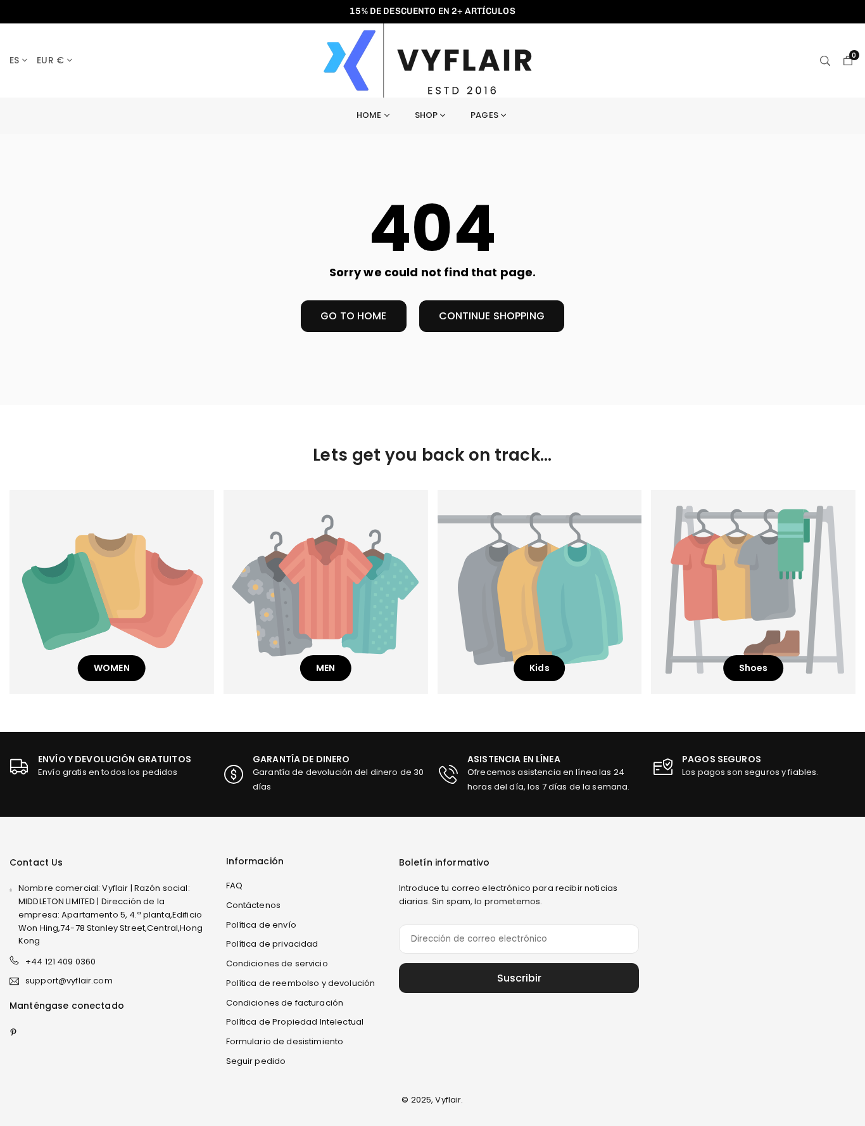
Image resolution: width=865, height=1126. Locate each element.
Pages (484, 115)
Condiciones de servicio (277, 963)
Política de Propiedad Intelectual (295, 1022)
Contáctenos (253, 905)
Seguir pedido (256, 1061)
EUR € (50, 60)
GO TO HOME (353, 316)
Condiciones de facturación (285, 1003)
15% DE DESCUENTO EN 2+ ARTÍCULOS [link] (432, 11)
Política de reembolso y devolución (301, 983)
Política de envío (261, 925)
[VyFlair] (434, 59)
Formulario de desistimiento (285, 1041)
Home (369, 115)
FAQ (234, 886)
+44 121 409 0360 (60, 962)
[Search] (825, 60)
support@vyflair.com (69, 981)
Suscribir (519, 978)
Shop (426, 115)
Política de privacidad (272, 944)
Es (14, 60)
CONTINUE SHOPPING (492, 316)
